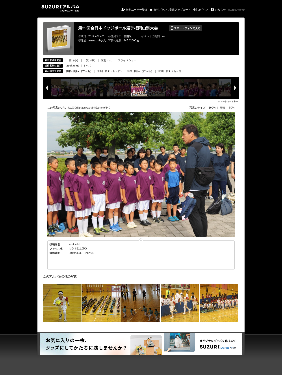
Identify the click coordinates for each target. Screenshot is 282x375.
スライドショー (127, 60)
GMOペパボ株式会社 (236, 10)
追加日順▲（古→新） (140, 71)
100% (212, 107)
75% (223, 107)
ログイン (202, 9)
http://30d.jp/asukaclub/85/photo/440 (88, 107)
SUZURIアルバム (60, 8)
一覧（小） (73, 60)
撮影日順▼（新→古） (110, 71)
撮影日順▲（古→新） (79, 71)
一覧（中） (90, 60)
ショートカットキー (228, 101)
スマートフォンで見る (185, 28)
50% (232, 107)
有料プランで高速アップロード (172, 9)
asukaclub (75, 244)
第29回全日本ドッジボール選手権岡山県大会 (118, 28)
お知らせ (220, 9)
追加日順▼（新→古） (171, 71)
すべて (87, 65)
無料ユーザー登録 (136, 9)
